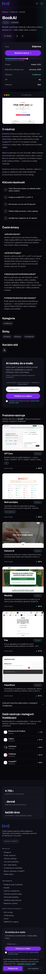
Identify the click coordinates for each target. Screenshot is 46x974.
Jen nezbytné (33, 968)
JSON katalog (9, 915)
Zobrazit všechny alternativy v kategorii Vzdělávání (19, 704)
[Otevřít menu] (42, 4)
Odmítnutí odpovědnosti (12, 900)
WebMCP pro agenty (11, 922)
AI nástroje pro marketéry (13, 868)
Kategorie (7, 852)
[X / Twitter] (4, 350)
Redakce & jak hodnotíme (13, 884)
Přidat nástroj (8, 874)
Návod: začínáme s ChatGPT (14, 871)
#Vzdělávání (29, 337)
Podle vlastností (9, 855)
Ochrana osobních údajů (13, 894)
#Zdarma (17, 337)
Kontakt (6, 888)
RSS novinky (8, 912)
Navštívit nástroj (22, 53)
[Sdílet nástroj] (22, 36)
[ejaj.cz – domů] (5, 3)
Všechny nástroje (10, 859)
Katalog (5, 12)
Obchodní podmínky (11, 897)
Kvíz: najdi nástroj (10, 865)
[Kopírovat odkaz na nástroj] (17, 36)
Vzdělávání (14, 12)
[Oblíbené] (37, 4)
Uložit (9, 36)
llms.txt (6, 919)
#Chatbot (7, 337)
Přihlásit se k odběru (23, 396)
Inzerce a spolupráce (12, 891)
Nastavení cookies (10, 903)
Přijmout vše (13, 968)
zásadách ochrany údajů (27, 964)
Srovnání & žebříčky (11, 862)
